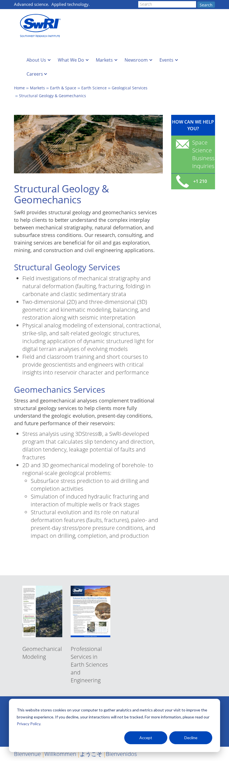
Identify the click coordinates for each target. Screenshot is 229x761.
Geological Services (129, 87)
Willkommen (60, 754)
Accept (145, 737)
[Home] (42, 26)
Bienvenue (27, 754)
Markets (104, 60)
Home (19, 87)
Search (206, 5)
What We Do (71, 60)
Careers (35, 74)
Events (166, 60)
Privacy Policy (28, 723)
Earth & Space (63, 87)
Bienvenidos (121, 754)
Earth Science (94, 87)
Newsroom (136, 60)
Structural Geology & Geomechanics (52, 95)
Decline (190, 737)
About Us (36, 60)
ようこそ (91, 754)
